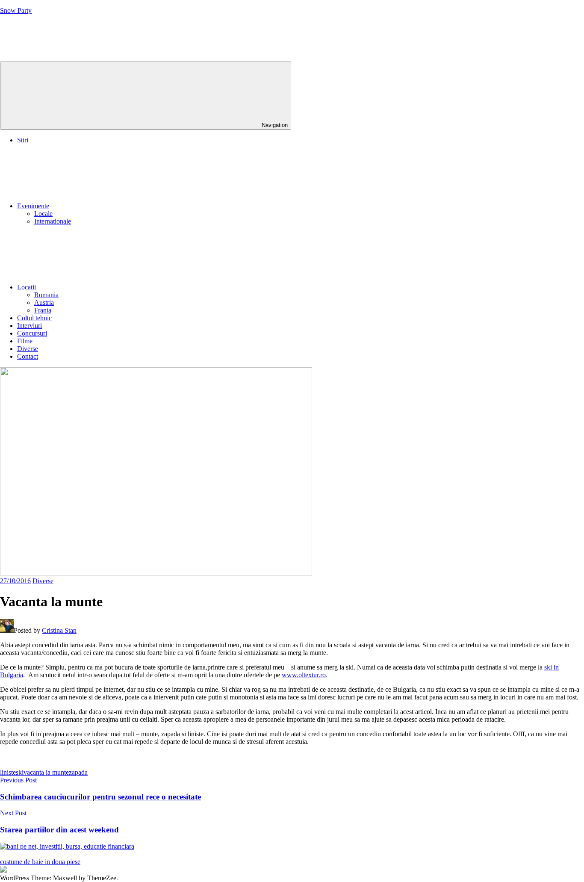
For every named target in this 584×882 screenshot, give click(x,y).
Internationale (52, 221)
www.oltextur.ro (304, 674)
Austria (44, 302)
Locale (43, 213)
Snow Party (16, 10)
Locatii (26, 287)
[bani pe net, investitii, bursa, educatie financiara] (67, 846)
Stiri (22, 140)
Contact (27, 356)
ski (20, 772)
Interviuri (29, 325)
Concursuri (32, 333)
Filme (24, 341)
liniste (8, 772)
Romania (46, 294)
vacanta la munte (46, 772)
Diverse (27, 348)
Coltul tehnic (34, 318)
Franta (42, 310)
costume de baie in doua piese (40, 861)
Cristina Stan (59, 630)
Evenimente (33, 205)
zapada (78, 772)
